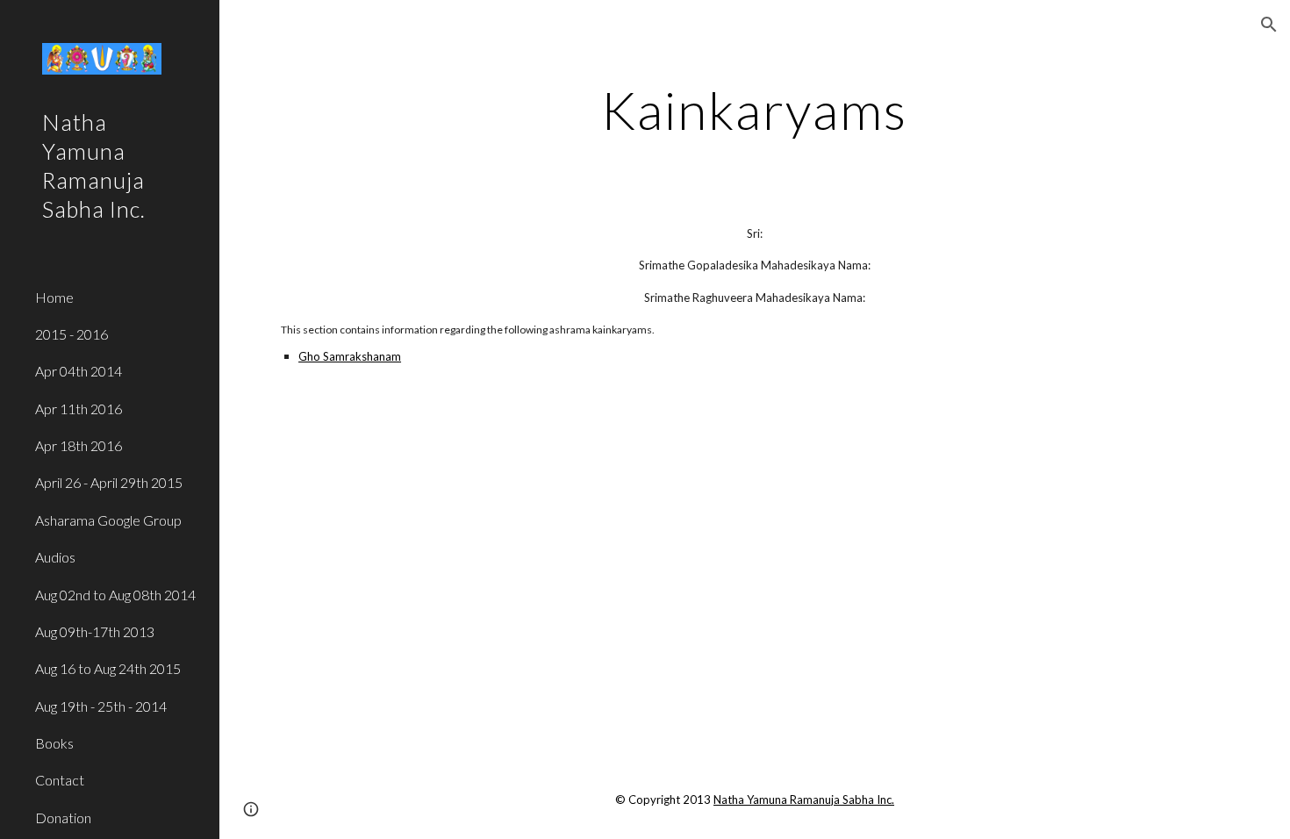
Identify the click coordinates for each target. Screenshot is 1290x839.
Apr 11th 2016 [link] (78, 408)
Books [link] (54, 743)
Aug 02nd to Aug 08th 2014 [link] (115, 594)
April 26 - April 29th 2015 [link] (109, 482)
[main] (754, 110)
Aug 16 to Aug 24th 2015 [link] (108, 668)
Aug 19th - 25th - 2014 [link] (101, 706)
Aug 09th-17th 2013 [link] (94, 631)
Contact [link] (59, 779)
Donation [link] (63, 817)
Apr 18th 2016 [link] (78, 445)
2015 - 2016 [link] (71, 334)
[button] (1269, 25)
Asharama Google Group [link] (108, 520)
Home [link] (54, 297)
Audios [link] (55, 557)
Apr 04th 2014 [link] (78, 370)
